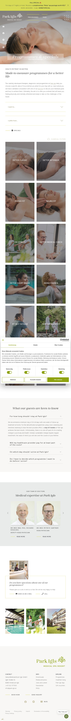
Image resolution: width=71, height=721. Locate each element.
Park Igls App (60, 683)
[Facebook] (3, 33)
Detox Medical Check (51, 242)
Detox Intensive (51, 160)
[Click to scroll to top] (68, 711)
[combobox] (35, 107)
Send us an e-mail (25, 594)
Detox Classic (20, 160)
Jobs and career (41, 683)
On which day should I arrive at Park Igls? (29, 452)
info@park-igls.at (10, 688)
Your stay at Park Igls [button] (35, 59)
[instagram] (34, 702)
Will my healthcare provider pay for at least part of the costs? (32, 444)
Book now (16, 695)
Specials (17, 130)
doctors (40, 89)
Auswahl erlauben (35, 379)
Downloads (40, 677)
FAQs (44, 17)
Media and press (41, 680)
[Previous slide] (8, 513)
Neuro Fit (51, 201)
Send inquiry (37, 695)
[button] (62, 712)
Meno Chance (51, 283)
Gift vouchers (60, 685)
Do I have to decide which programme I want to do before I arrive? (32, 460)
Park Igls (53, 83)
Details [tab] (35, 345)
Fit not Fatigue (20, 324)
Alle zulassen (58, 379)
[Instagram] (3, 40)
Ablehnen (13, 379)
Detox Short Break (20, 283)
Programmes (33, 17)
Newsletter (39, 685)
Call (46, 594)
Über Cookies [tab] (59, 345)
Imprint (28, 711)
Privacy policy (18, 711)
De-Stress (20, 242)
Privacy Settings (9, 713)
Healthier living (61, 680)
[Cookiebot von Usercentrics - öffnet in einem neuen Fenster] (61, 340)
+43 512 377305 (11, 685)
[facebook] (26, 702)
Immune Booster (51, 324)
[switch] (26, 372)
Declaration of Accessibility (41, 711)
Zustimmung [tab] (12, 345)
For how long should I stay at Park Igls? (28, 416)
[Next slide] (63, 513)
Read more (21, 536)
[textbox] (35, 107)
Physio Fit (20, 201)
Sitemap (7, 711)
